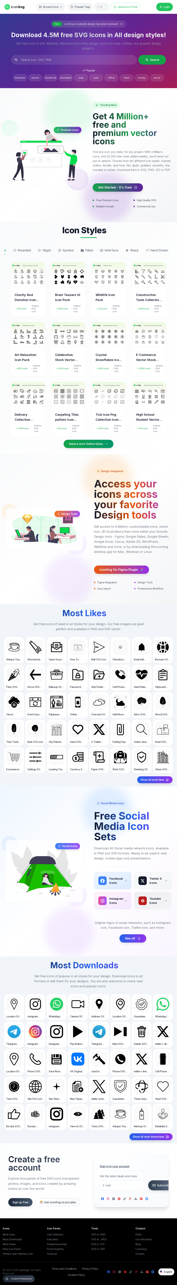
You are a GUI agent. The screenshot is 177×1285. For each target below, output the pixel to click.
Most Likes (9, 1234)
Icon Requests (144, 1239)
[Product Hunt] (141, 1199)
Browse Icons (51, 6)
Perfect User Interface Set (18, 1253)
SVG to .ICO (98, 1244)
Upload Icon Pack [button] (128, 6)
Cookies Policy (76, 1274)
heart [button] (126, 77)
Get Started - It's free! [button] (115, 187)
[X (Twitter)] (113, 1199)
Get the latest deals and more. (119, 1176)
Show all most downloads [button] (148, 1136)
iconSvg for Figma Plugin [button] (119, 569)
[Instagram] (108, 1199)
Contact (140, 1253)
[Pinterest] (119, 1199)
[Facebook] (102, 1199)
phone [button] (35, 77)
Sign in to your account (114, 1166)
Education (52, 1239)
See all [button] (130, 938)
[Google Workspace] (147, 1199)
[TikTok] (124, 1199)
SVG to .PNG (98, 1234)
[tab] (22, 250)
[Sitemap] (135, 1199)
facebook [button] (50, 77)
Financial (52, 1253)
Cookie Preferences (21, 1278)
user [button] (96, 77)
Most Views (9, 1244)
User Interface (55, 1234)
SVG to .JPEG (99, 1239)
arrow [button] (157, 77)
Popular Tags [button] (82, 6)
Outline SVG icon (35, 309)
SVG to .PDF (98, 1249)
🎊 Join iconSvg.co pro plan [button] (58, 1202)
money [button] (142, 77)
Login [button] (167, 6)
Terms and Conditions (64, 1268)
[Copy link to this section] (168, 128)
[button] (27, 289)
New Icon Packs (12, 1249)
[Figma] (130, 1199)
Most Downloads (12, 1239)
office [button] (111, 77)
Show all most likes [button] (152, 779)
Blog (138, 1244)
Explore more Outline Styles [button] (86, 443)
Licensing (141, 1249)
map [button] (80, 77)
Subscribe (163, 1185)
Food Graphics (55, 1249)
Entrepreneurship (57, 1244)
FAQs (138, 1234)
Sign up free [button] (20, 1202)
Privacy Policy (90, 1268)
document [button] (65, 77)
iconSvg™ (24, 1270)
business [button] (20, 77)
